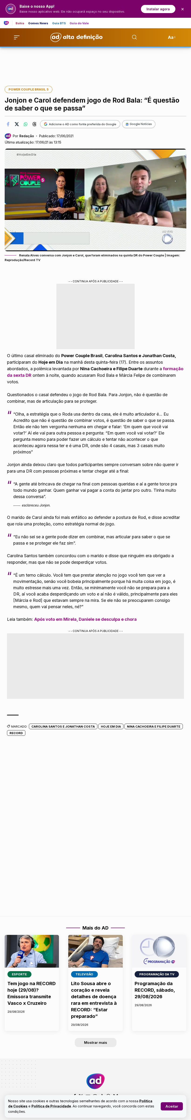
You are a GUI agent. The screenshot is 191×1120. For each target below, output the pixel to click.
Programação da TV (156, 974)
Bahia (20, 23)
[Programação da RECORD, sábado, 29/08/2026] (159, 951)
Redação (26, 136)
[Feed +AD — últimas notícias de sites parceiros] (8, 22)
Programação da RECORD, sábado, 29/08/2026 (155, 990)
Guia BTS (59, 23)
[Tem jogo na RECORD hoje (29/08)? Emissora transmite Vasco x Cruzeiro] (32, 951)
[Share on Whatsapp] (25, 124)
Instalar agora (158, 9)
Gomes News (38, 23)
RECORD (16, 733)
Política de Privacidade (51, 1106)
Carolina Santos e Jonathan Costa (63, 726)
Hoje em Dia (111, 726)
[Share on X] (17, 124)
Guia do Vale (79, 23)
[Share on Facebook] (8, 124)
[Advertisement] (95, 63)
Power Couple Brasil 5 (29, 89)
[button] (172, 1106)
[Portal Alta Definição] (95, 1081)
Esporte (19, 974)
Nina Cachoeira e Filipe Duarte (153, 726)
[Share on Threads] (34, 124)
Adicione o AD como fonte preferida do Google (82, 124)
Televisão (84, 974)
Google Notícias (141, 124)
